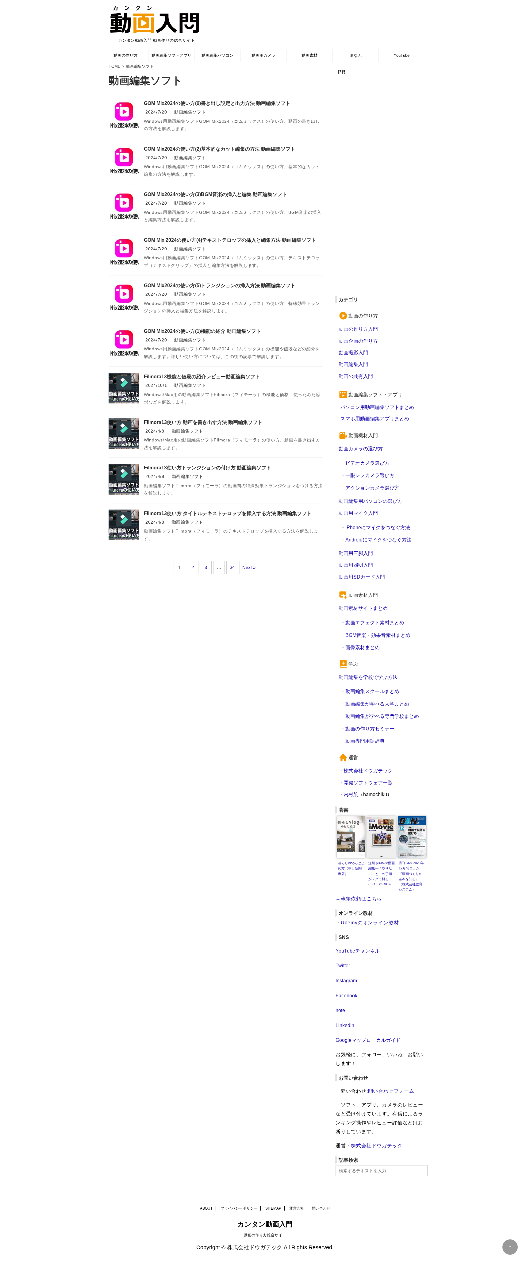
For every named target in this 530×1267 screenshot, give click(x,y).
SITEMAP (273, 1208)
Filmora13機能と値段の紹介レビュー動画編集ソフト (202, 376)
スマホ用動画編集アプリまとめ (374, 418)
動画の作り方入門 (358, 329)
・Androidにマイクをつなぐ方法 (376, 539)
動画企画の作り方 (358, 341)
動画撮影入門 (353, 352)
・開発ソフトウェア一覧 (366, 782)
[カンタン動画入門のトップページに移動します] (155, 19)
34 (232, 567)
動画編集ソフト (190, 112)
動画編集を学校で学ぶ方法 (368, 677)
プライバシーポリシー (239, 1208)
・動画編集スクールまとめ (369, 691)
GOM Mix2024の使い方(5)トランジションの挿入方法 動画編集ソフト (219, 285)
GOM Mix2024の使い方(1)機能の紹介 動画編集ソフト (202, 331)
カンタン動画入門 (265, 1224)
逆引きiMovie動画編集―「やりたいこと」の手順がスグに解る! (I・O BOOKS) (381, 873)
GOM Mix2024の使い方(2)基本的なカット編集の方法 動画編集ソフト (219, 149)
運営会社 (296, 1208)
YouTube (401, 55)
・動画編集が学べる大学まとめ (374, 704)
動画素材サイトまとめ (363, 608)
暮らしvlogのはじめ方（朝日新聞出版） (351, 868)
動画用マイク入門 (358, 513)
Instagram (346, 980)
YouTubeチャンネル (358, 950)
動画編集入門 (353, 364)
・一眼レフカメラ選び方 (367, 475)
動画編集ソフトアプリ (171, 55)
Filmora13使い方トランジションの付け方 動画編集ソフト (207, 467)
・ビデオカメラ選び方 (365, 463)
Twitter (343, 965)
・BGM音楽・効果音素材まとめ (375, 635)
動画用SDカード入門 (362, 577)
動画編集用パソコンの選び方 (370, 501)
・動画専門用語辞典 (362, 741)
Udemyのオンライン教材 (370, 922)
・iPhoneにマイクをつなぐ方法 (375, 527)
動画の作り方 (125, 55)
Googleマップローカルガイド (368, 1040)
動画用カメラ (263, 55)
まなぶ (356, 55)
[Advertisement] (382, 188)
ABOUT (206, 1208)
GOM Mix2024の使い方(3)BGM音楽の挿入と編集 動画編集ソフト (215, 194)
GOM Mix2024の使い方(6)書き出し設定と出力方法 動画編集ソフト (217, 103)
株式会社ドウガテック (376, 1145)
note (340, 1010)
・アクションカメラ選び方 (369, 488)
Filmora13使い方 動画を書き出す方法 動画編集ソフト (203, 422)
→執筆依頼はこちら (359, 898)
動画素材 (309, 55)
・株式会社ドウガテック (366, 770)
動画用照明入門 (356, 565)
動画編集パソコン (217, 55)
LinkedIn (345, 1025)
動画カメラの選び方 (361, 448)
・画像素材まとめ (360, 647)
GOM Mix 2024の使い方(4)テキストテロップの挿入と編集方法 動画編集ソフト (230, 240)
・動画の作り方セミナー (367, 728)
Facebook (346, 995)
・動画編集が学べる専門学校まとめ (379, 716)
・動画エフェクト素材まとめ (372, 622)
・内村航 (348, 794)
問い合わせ (321, 1208)
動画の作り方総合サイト (265, 1235)
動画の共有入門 (356, 376)
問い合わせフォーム (391, 1091)
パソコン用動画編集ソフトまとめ (377, 407)
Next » (248, 567)
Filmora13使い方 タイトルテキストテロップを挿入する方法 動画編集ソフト (228, 513)
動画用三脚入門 (356, 553)
